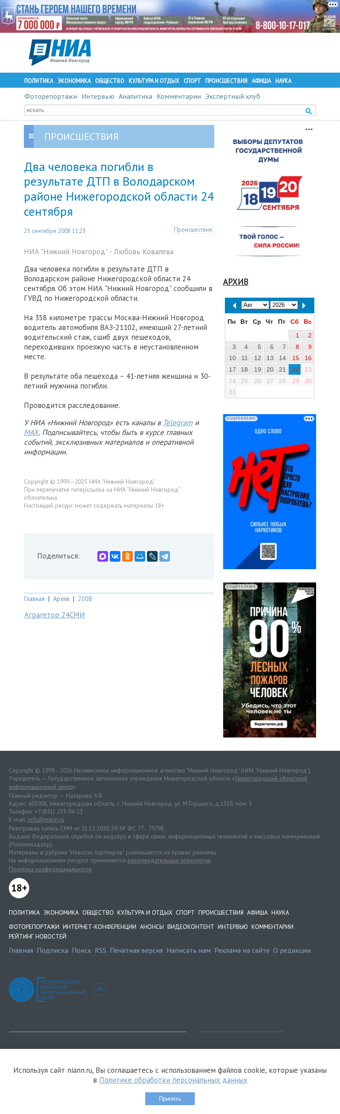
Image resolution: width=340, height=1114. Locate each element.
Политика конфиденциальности (50, 869)
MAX (31, 432)
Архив (61, 598)
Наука (283, 81)
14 (282, 357)
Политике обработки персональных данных (173, 1080)
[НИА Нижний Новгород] (60, 63)
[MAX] (102, 556)
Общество (109, 81)
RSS (100, 950)
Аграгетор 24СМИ (54, 615)
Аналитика (135, 96)
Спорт (192, 81)
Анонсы (152, 927)
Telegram (178, 422)
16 (308, 357)
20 (270, 369)
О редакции (292, 950)
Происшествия (226, 81)
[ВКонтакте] (115, 556)
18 (244, 369)
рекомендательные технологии (169, 860)
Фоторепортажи (50, 96)
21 (282, 369)
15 (295, 357)
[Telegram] (164, 556)
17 (232, 369)
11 (244, 357)
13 (270, 357)
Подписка (52, 950)
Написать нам (188, 950)
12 (257, 357)
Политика (38, 81)
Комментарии (179, 96)
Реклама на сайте (242, 950)
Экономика (74, 81)
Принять (170, 1098)
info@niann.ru (46, 819)
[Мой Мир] (140, 556)
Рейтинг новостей (37, 936)
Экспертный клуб (232, 96)
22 (295, 369)
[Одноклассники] (127, 556)
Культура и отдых (154, 81)
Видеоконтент (190, 927)
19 (257, 369)
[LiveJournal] (152, 556)
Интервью (97, 96)
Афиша (261, 81)
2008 (85, 598)
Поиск (81, 950)
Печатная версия (136, 950)
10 (232, 357)
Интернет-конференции (99, 927)
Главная (34, 598)
